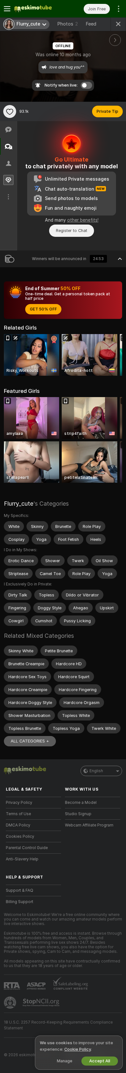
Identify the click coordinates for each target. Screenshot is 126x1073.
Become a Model (81, 802)
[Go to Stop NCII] (42, 1002)
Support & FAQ (19, 890)
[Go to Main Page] (38, 9)
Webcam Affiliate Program (89, 825)
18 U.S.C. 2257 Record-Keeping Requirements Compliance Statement (58, 1025)
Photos (67, 24)
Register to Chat (71, 230)
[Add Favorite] (9, 111)
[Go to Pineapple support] (10, 1002)
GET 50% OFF (43, 309)
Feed (91, 24)
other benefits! (83, 220)
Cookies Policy (20, 836)
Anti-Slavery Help (22, 859)
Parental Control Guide (27, 848)
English (96, 771)
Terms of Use (18, 814)
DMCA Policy (18, 825)
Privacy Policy (19, 802)
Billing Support (19, 901)
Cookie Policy (77, 1049)
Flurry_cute (18, 503)
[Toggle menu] (7, 8)
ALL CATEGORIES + (30, 741)
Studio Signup (78, 814)
